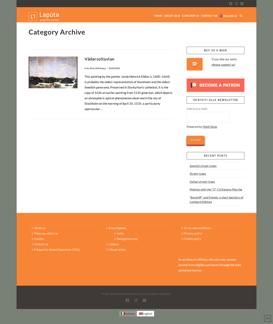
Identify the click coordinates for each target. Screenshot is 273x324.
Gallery (114, 244)
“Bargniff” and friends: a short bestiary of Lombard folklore (216, 200)
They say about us (46, 233)
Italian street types (202, 181)
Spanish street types (203, 166)
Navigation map (127, 239)
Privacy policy (193, 233)
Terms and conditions (197, 228)
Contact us (41, 244)
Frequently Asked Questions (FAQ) (57, 249)
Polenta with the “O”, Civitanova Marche (216, 189)
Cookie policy (192, 239)
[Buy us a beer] (195, 64)
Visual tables (117, 249)
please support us (223, 64)
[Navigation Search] (241, 14)
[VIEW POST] (53, 72)
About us (40, 228)
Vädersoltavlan (100, 58)
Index (120, 233)
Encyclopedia (117, 228)
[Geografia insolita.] (44, 16)
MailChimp (210, 126)
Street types (198, 173)
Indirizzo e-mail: (197, 108)
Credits (39, 239)
